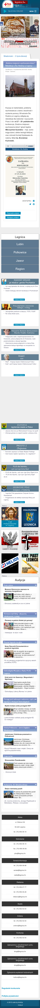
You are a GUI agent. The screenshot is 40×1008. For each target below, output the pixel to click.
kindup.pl (20, 1005)
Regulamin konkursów (11, 988)
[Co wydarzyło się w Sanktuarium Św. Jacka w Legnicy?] (9, 517)
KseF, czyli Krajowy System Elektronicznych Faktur (20, 364)
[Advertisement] (20, 400)
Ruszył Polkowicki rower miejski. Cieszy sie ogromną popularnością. (18, 749)
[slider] (20, 27)
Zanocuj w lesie (11, 772)
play (8, 146)
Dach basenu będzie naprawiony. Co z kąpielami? (20, 454)
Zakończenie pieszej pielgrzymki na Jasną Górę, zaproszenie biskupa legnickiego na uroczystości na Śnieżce (19, 345)
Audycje (20, 580)
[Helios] (9, 563)
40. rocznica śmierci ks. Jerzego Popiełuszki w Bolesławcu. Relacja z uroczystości (20, 802)
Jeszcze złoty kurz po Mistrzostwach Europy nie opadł (21, 431)
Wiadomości (8, 56)
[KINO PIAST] (30, 563)
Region (20, 269)
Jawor (20, 260)
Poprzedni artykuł (13, 213)
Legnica (20, 237)
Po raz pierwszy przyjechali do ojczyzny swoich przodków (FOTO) (20, 661)
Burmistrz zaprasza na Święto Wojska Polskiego (20, 452)
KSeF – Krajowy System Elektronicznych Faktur (19, 362)
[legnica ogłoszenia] (30, 517)
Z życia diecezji (21, 56)
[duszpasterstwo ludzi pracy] (30, 540)
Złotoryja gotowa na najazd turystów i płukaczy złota (21, 433)
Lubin (20, 244)
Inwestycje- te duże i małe (14, 632)
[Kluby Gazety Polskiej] (9, 540)
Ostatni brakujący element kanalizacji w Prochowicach (21, 291)
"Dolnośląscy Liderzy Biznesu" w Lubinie (18, 691)
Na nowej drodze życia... (12, 314)
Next (36, 27)
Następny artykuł (13, 217)
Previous (4, 27)
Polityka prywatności (10, 996)
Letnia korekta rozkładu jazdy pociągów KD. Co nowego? (19, 718)
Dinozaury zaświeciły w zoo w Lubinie (17, 603)
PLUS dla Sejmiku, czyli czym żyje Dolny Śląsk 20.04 (21, 472)
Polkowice (20, 252)
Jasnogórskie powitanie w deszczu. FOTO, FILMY (20, 311)
